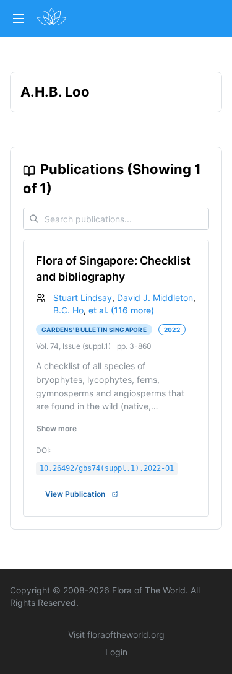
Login (116, 652)
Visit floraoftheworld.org (116, 634)
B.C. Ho (68, 310)
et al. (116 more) (121, 310)
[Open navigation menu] (18, 18)
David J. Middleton (155, 297)
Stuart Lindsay (82, 297)
